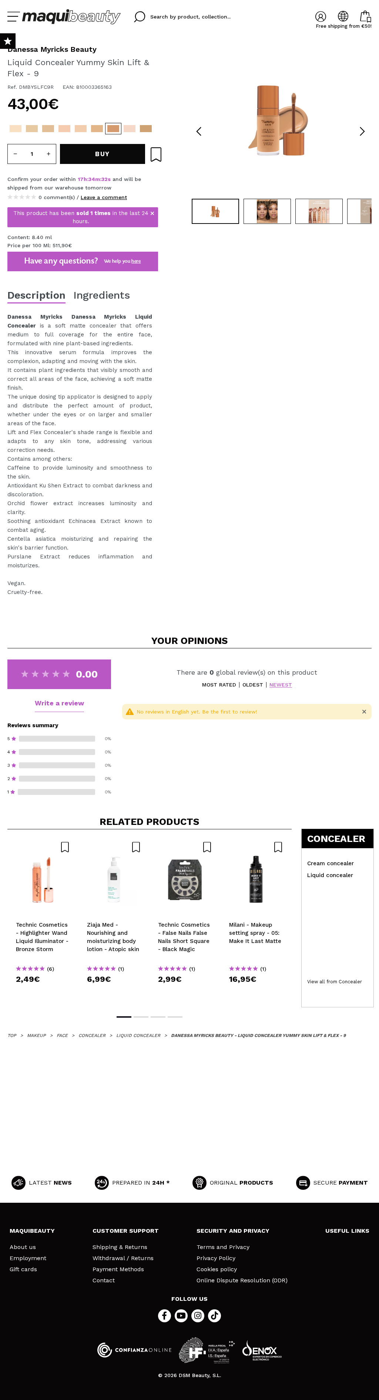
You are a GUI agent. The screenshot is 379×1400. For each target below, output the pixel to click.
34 (91, 179)
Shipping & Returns (120, 1247)
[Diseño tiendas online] (262, 1350)
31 (104, 179)
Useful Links (347, 1230)
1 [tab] (124, 1017)
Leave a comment (104, 197)
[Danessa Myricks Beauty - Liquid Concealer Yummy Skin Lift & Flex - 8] (146, 128)
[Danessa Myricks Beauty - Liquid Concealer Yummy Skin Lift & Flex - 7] (97, 128)
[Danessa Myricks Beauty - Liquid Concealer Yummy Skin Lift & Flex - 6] (81, 128)
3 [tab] (158, 1017)
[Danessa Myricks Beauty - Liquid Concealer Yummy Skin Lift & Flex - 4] (48, 128)
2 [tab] (141, 1017)
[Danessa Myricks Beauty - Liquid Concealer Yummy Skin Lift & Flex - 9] (113, 128)
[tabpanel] (281, 118)
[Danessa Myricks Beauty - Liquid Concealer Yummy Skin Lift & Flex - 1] (129, 128)
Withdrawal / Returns (123, 1258)
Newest (280, 685)
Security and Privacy (233, 1230)
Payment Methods (118, 1269)
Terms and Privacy (223, 1247)
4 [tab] (175, 1017)
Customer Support (126, 1230)
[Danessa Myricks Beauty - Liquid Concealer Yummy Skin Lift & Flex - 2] (15, 128)
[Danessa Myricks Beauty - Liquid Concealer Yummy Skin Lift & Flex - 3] (32, 128)
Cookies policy (217, 1269)
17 (81, 179)
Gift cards (23, 1269)
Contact (104, 1280)
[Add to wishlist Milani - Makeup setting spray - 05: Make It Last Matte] (256, 847)
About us (23, 1247)
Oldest (252, 685)
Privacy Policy (216, 1258)
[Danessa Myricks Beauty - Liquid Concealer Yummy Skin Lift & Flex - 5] (64, 128)
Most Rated (219, 685)
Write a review (59, 703)
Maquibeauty (32, 1230)
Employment (28, 1258)
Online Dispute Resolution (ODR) (242, 1280)
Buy (43, 992)
